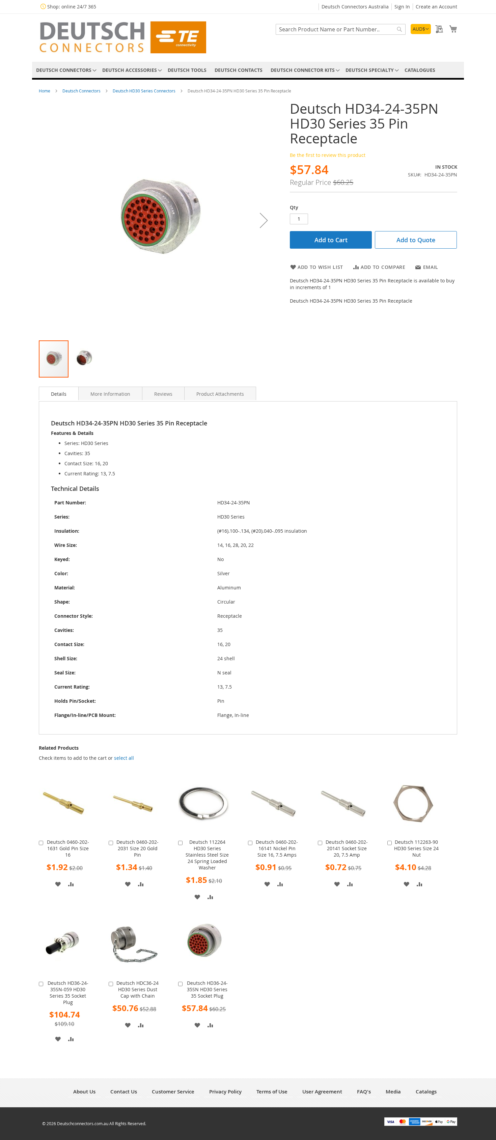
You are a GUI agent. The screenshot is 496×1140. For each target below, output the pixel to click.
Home (45, 90)
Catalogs (426, 1091)
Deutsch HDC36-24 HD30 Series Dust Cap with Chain (137, 989)
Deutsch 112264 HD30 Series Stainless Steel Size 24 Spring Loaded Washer (207, 855)
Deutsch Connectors (82, 90)
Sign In (402, 6)
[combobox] (341, 29)
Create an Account (436, 6)
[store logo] (122, 37)
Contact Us (123, 1091)
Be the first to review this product (327, 155)
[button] (421, 29)
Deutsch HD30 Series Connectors (144, 90)
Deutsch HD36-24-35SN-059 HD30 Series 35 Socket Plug (68, 992)
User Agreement (322, 1091)
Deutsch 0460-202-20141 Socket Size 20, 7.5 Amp (347, 848)
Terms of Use (271, 1091)
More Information (110, 394)
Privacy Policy (225, 1091)
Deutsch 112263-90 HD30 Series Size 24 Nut (416, 848)
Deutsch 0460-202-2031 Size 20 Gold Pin (137, 848)
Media (393, 1091)
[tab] (59, 393)
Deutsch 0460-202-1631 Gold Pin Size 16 (68, 848)
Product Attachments (220, 394)
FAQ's (364, 1091)
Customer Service (173, 1091)
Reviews (163, 394)
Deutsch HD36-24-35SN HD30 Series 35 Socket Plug (207, 989)
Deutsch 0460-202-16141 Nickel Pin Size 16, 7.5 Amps (277, 848)
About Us (84, 1091)
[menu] (248, 70)
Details (58, 394)
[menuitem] (65, 70)
